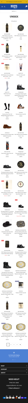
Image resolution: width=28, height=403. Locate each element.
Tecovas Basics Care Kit (21, 114)
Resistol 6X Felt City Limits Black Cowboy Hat (7, 232)
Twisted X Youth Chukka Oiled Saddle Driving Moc (7, 135)
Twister (21, 291)
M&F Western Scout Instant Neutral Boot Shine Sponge (7, 253)
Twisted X (7, 132)
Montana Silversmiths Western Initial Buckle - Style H (21, 336)
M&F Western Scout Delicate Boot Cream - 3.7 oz (7, 75)
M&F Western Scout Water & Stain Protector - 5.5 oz (21, 57)
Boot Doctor (7, 151)
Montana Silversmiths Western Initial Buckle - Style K (7, 294)
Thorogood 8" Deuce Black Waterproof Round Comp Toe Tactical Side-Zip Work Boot (7, 274)
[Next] (20, 344)
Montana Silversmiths (21, 230)
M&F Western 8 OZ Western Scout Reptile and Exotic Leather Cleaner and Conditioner (7, 315)
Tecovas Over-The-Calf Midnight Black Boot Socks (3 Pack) (7, 116)
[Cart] (25, 6)
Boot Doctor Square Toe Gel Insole (7, 154)
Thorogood (20, 92)
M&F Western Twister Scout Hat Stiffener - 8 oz (7, 193)
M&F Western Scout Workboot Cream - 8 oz (20, 135)
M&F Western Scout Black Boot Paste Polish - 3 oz (20, 193)
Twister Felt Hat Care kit (21, 292)
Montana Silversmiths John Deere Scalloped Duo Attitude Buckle (21, 233)
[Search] (4, 6)
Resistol (7, 230)
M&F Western (7, 34)
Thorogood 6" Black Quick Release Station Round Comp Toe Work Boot (21, 95)
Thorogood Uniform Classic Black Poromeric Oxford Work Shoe (21, 213)
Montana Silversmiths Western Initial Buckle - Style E (7, 336)
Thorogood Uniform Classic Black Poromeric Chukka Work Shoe (21, 254)
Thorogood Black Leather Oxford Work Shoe (20, 154)
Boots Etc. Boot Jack (21, 75)
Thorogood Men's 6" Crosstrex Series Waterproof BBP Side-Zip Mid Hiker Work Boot (7, 213)
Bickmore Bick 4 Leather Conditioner (7, 57)
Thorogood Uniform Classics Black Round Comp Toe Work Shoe (7, 174)
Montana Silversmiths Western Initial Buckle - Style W (21, 274)
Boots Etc (21, 73)
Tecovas (7, 112)
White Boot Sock (7, 93)
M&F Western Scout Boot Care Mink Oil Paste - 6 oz (20, 173)
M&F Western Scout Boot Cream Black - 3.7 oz (21, 314)
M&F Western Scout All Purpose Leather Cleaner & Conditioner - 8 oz (7, 37)
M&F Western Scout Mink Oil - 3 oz (20, 36)
